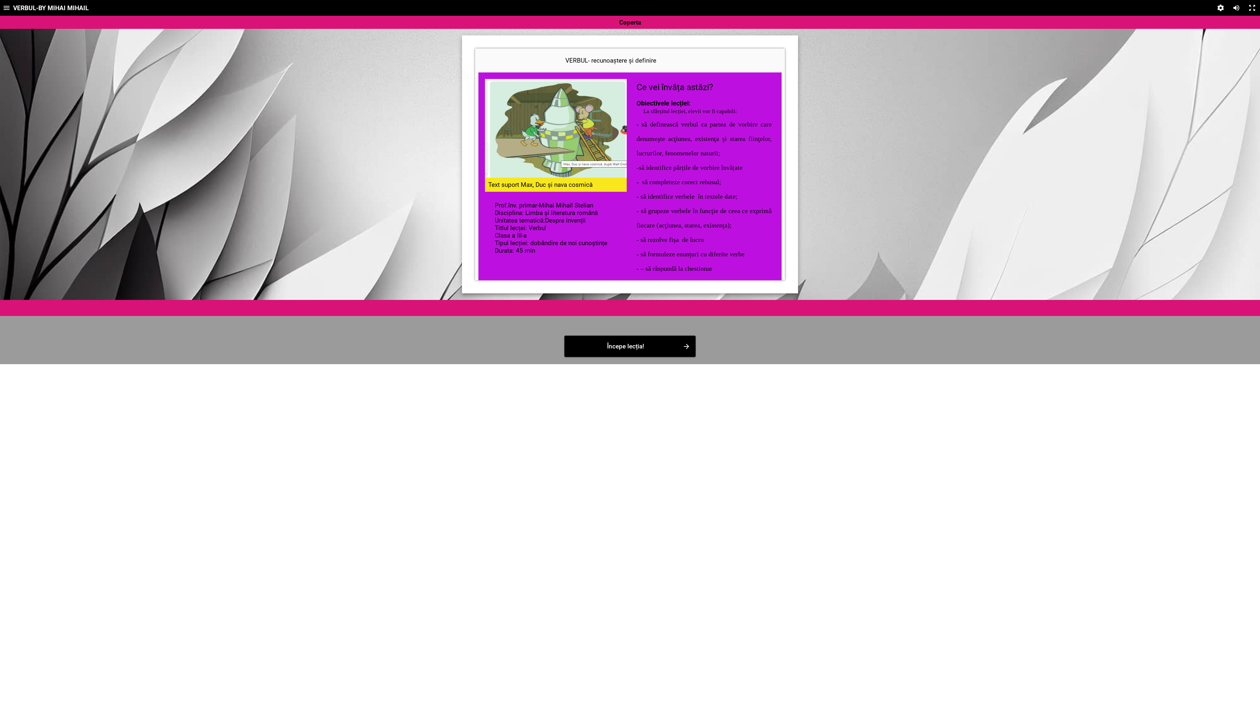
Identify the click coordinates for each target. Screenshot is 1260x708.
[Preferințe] (1220, 8)
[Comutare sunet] (1236, 8)
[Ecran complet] (1252, 8)
